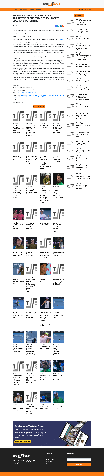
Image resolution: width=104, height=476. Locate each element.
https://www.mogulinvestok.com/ (27, 92)
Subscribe (79, 464)
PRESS (32, 9)
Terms (48, 457)
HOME (15, 9)
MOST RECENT (24, 9)
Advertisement (50, 461)
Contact (48, 464)
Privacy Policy (50, 459)
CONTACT (39, 9)
